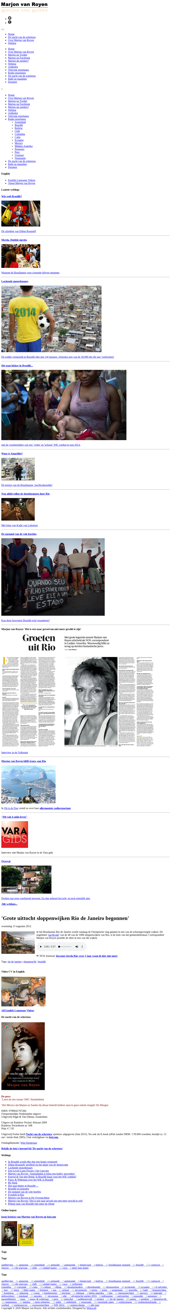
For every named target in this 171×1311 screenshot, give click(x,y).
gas (57, 1290)
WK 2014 (62, 1305)
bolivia (102, 1264)
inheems (27, 1293)
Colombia (20, 134)
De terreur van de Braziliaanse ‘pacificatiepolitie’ (27, 485)
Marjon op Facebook (19, 57)
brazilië (42, 961)
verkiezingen (128, 1302)
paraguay (154, 1296)
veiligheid (73, 1302)
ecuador (148, 1287)
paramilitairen (10, 1299)
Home (11, 34)
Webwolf (91, 1308)
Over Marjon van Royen (21, 40)
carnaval (157, 1264)
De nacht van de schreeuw (22, 37)
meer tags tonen (80, 1267)
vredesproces (23, 1305)
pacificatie (53, 934)
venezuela (89, 1302)
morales (41, 1296)
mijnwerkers (10, 1296)
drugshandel (96, 1287)
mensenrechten (129, 1293)
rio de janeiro (15, 961)
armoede (57, 1264)
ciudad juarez (52, 1267)
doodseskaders (77, 1287)
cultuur (49, 1287)
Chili (17, 131)
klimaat (82, 1293)
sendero (147, 1299)
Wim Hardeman (28, 1142)
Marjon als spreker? (18, 60)
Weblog (12, 43)
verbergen (77, 1284)
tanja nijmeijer (45, 1302)
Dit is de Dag (11, 808)
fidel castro (32, 1290)
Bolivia (18, 128)
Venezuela (20, 158)
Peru (17, 152)
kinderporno (53, 1293)
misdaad (26, 1296)
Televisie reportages (18, 69)
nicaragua (55, 1296)
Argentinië (20, 122)
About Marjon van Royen (21, 183)
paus (25, 1299)
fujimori (46, 1290)
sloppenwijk (29, 961)
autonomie (72, 1264)
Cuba (17, 137)
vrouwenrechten (43, 1305)
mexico (147, 1293)
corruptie (24, 1287)
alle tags (95, 1305)
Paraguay (20, 149)
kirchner (69, 1293)
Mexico (19, 143)
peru (58, 1299)
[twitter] (9, 18)
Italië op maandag (17, 78)
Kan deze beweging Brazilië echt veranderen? (25, 620)
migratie (160, 1293)
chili (37, 1267)
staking (29, 1302)
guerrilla (136, 1290)
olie (67, 1296)
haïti (147, 1290)
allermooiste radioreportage (55, 808)
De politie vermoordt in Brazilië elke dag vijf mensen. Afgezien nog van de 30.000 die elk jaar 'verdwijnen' (57, 356)
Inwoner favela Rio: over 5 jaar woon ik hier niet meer (87, 956)
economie (133, 1287)
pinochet (71, 1299)
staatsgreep (14, 1302)
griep (107, 1290)
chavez (8, 1267)
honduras (12, 1293)
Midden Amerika (24, 146)
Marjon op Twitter (17, 54)
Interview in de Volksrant (14, 752)
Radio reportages (17, 72)
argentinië (42, 1264)
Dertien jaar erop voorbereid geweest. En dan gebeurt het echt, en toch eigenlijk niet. (45, 898)
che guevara (23, 1267)
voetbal (7, 1305)
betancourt (88, 1264)
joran (39, 1293)
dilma (61, 1287)
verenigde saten (107, 1302)
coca (67, 1267)
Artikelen (13, 66)
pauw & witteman (41, 1299)
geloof (68, 1290)
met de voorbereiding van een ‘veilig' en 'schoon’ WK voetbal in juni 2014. (40, 444)
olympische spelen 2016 (86, 1296)
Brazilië (19, 125)
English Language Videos (21, 180)
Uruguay (19, 155)
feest (19, 1290)
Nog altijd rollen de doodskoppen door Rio (25, 493)
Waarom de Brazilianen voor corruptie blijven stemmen (30, 272)
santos (135, 1299)
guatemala (120, 1290)
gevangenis (83, 1290)
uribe (61, 1302)
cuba (37, 1287)
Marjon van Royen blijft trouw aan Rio (23, 761)
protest (103, 1299)
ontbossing (109, 1296)
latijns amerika (99, 1293)
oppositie (140, 1296)
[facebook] (9, 22)
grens (97, 1290)
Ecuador (19, 140)
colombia (9, 1287)
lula (113, 1293)
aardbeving (10, 1264)
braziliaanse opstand (122, 1264)
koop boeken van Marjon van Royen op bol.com (28, 1216)
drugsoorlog (115, 1287)
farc (9, 1290)
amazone (26, 1264)
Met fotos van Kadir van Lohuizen (19, 525)
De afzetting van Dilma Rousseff (18, 231)
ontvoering (125, 1296)
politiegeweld (87, 1299)
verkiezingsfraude (149, 1302)
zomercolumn (80, 1305)
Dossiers (12, 81)
